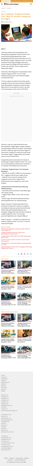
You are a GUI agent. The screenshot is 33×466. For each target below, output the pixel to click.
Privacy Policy (19, 458)
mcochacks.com (5, 441)
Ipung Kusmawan (7, 21)
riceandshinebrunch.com (7, 446)
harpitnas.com (4, 403)
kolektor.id (3, 384)
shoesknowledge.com (6, 448)
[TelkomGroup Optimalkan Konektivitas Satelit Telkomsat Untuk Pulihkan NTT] (8, 265)
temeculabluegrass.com (7, 420)
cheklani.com (4, 409)
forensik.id (3, 407)
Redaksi (26, 458)
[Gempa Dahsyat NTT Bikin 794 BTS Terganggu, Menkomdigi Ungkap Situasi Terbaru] (24, 296)
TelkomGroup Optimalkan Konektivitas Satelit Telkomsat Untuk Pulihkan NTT (15, 229)
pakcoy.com (4, 425)
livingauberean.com (6, 439)
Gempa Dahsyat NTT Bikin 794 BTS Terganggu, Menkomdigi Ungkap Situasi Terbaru (16, 247)
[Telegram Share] (27, 254)
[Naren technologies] (11, 4)
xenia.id (3, 375)
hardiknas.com (4, 402)
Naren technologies (21, 462)
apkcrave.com (4, 430)
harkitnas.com (4, 395)
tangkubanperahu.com (6, 405)
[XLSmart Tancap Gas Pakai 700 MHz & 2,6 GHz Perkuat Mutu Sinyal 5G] (24, 280)
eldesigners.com (5, 421)
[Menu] (2, 4)
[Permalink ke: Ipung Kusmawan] (2, 22)
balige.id (3, 391)
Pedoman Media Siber (20, 460)
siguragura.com (5, 398)
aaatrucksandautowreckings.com (9, 410)
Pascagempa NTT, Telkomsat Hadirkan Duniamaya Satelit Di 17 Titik (16, 244)
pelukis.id (3, 385)
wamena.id (4, 377)
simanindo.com (5, 400)
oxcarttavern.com (5, 444)
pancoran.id (4, 387)
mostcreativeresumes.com (7, 443)
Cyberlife (3, 11)
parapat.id (3, 380)
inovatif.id (3, 426)
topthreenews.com (6, 450)
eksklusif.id (3, 428)
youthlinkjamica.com (6, 414)
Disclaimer (10, 460)
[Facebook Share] (18, 254)
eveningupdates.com (6, 437)
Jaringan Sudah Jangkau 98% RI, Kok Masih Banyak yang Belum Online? (16, 236)
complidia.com (4, 436)
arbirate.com (4, 416)
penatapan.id (4, 378)
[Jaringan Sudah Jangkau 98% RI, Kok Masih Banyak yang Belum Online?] (8, 280)
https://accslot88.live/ (6, 366)
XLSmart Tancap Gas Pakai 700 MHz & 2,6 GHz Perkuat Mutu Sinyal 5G (15, 240)
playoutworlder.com (6, 418)
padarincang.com (5, 382)
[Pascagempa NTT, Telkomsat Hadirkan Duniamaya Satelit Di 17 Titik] (8, 296)
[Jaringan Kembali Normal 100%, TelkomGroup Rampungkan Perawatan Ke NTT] (24, 265)
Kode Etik (11, 458)
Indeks (6, 458)
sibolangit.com (4, 396)
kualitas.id (3, 389)
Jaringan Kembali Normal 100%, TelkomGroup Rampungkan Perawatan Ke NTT (13, 233)
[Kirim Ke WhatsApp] (31, 254)
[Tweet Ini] (21, 254)
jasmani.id (3, 423)
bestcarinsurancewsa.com (7, 432)
